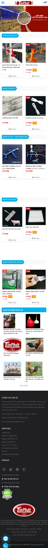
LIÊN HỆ (4, 451)
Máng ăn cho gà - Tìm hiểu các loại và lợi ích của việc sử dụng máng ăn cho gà (12, 331)
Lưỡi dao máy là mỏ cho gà (11, 118)
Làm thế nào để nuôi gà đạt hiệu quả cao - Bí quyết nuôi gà (34, 379)
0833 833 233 (23, 418)
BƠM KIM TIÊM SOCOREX (34, 166)
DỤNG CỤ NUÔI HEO (9, 199)
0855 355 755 (12, 418)
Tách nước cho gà (8, 65)
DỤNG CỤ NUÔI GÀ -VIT (10, 439)
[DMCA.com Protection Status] (7, 494)
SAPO (42, 545)
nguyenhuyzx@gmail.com (15, 421)
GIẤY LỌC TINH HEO (8, 227)
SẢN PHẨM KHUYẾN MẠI (10, 454)
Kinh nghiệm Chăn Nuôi (10, 448)
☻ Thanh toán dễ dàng (10, 487)
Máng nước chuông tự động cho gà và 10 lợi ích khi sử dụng (35, 331)
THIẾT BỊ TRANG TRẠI (10, 35)
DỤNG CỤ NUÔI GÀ (9, 88)
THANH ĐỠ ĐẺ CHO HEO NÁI (35, 229)
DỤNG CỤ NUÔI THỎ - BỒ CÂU (13, 262)
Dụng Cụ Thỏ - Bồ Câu (9, 445)
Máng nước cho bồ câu (33, 291)
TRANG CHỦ (6, 433)
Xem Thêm (24, 385)
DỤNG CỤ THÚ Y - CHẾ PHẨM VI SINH (15, 137)
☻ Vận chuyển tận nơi (10, 479)
